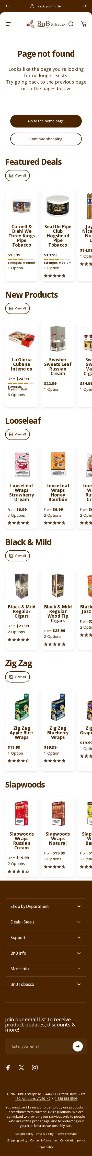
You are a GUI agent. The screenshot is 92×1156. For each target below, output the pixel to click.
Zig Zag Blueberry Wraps (58, 732)
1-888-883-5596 (66, 1098)
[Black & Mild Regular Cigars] (22, 586)
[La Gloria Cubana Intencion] (22, 339)
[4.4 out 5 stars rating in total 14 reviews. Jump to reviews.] (18, 871)
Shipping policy (17, 1140)
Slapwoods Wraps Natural (58, 838)
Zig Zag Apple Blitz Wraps (21, 732)
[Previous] (7, 6)
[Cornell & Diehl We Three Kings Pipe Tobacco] (22, 206)
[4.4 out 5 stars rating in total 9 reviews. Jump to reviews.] (54, 867)
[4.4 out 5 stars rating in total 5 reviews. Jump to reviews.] (54, 523)
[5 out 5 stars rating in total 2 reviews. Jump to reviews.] (54, 276)
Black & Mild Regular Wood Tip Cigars (58, 613)
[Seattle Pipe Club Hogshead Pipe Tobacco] (58, 206)
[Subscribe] (78, 1046)
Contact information (43, 1140)
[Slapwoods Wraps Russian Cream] (22, 813)
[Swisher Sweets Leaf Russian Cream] (58, 339)
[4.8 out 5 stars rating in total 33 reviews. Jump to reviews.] (18, 639)
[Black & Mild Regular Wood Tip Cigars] (58, 586)
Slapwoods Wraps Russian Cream (21, 841)
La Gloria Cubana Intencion (21, 364)
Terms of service (66, 1134)
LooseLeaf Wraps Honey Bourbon (58, 492)
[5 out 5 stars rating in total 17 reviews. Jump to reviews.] (54, 644)
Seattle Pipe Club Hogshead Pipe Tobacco (58, 236)
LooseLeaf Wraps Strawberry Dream (21, 492)
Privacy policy (44, 1134)
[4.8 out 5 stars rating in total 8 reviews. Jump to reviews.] (18, 523)
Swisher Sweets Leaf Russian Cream (58, 366)
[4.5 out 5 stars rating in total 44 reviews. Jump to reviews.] (18, 761)
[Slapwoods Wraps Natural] (58, 813)
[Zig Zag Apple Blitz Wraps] (22, 707)
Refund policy (24, 1134)
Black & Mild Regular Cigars (22, 611)
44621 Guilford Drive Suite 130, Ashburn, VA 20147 (50, 1096)
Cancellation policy (72, 1140)
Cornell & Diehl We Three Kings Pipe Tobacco (21, 236)
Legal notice (46, 1147)
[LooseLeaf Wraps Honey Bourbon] (58, 465)
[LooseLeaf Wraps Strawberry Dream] (22, 465)
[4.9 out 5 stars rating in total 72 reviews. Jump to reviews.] (54, 761)
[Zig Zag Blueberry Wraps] (58, 707)
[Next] (84, 6)
